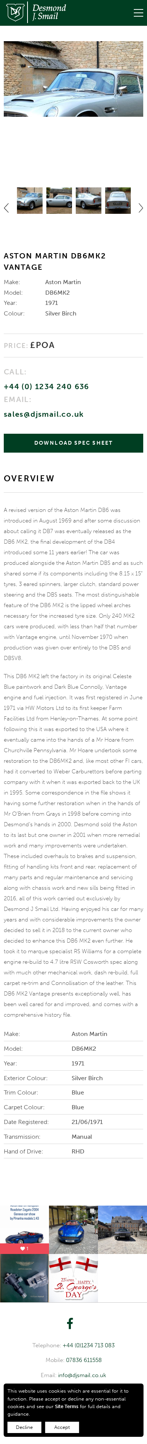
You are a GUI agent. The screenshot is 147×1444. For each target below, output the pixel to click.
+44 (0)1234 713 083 (89, 1345)
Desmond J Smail (35, 12)
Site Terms (66, 1406)
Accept (62, 1427)
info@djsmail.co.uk (82, 1375)
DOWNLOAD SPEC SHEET (73, 443)
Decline (24, 1427)
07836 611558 (84, 1360)
